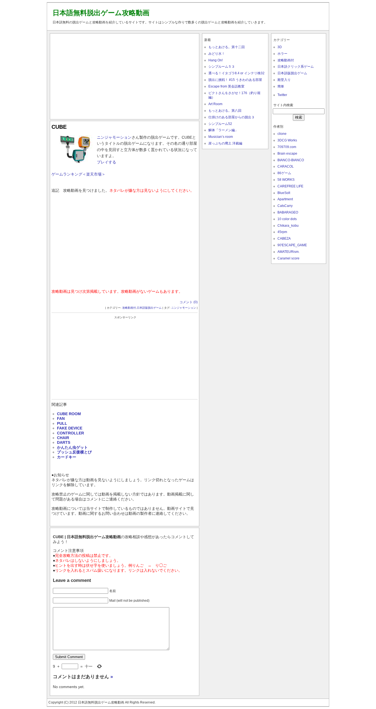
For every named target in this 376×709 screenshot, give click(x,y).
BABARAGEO (287, 212)
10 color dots (287, 219)
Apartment (285, 199)
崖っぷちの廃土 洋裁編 (225, 143)
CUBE (59, 127)
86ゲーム (284, 173)
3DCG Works (287, 140)
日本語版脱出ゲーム (149, 307)
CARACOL (285, 166)
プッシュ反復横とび (74, 452)
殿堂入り (284, 80)
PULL (62, 423)
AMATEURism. (288, 252)
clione (282, 134)
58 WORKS (286, 180)
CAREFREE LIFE (290, 186)
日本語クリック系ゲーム (295, 67)
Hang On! (215, 60)
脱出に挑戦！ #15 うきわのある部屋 (235, 80)
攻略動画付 (129, 307)
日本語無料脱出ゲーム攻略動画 (101, 13)
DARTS (63, 442)
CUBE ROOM (69, 414)
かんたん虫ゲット (72, 447)
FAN (61, 418)
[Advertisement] (124, 75)
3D (279, 47)
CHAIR (63, 438)
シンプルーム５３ (221, 67)
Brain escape (287, 153)
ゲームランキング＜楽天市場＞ (78, 174)
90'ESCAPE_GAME (292, 245)
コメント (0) (188, 302)
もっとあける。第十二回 (226, 47)
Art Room (215, 104)
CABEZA (284, 238)
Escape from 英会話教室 (226, 86)
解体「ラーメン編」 (223, 130)
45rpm (282, 232)
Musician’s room (220, 137)
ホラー (282, 54)
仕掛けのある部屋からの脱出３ (231, 117)
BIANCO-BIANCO (290, 160)
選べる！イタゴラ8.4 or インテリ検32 (236, 73)
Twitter (282, 95)
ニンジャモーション (114, 137)
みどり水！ (216, 54)
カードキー (66, 457)
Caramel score (288, 258)
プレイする (106, 162)
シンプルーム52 (220, 124)
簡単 (280, 86)
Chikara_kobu (288, 226)
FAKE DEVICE (69, 428)
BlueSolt (283, 193)
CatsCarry (285, 206)
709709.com (286, 147)
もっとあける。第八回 (224, 111)
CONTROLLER (70, 433)
